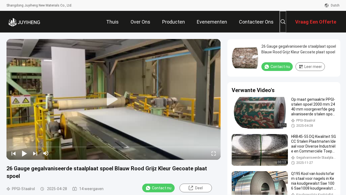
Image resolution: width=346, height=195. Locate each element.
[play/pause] (24, 153)
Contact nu (161, 188)
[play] (113, 99)
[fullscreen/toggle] (213, 153)
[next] (35, 153)
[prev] (13, 153)
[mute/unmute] (46, 153)
